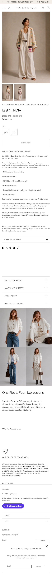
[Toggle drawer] (3, 8)
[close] (46, 546)
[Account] (43, 7)
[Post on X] (7, 248)
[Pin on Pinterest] (10, 247)
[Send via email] (14, 247)
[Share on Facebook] (3, 247)
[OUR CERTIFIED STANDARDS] (5, 451)
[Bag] (48, 7)
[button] (18, 247)
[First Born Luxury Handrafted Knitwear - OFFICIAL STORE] (26, 8)
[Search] (9, 7)
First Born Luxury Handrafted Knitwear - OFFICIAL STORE (25, 105)
